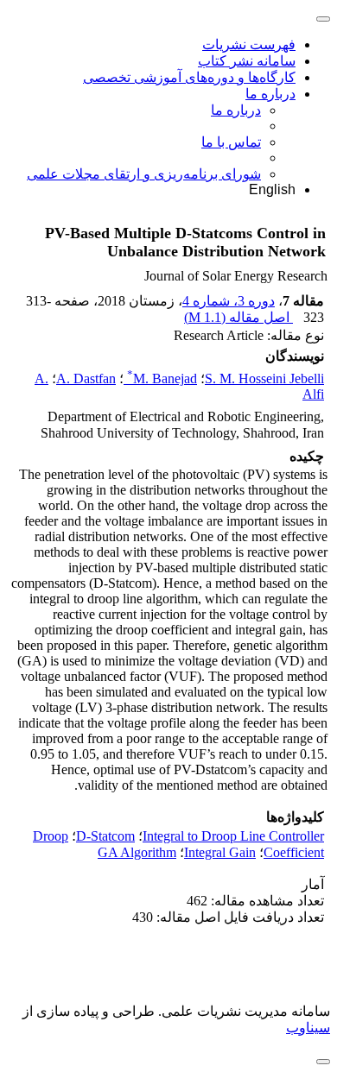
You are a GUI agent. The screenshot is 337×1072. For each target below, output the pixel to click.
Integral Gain (220, 852)
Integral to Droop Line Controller (233, 836)
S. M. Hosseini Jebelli (264, 378)
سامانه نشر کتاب (247, 61)
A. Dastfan (86, 378)
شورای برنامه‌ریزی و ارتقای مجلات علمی (144, 174)
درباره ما (270, 93)
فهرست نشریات (249, 44)
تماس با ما (231, 142)
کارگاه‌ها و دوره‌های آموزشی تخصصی (189, 77)
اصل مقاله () (238, 317)
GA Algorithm (137, 852)
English (272, 189)
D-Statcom (105, 836)
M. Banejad (162, 378)
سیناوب (308, 1027)
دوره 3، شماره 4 (228, 300)
